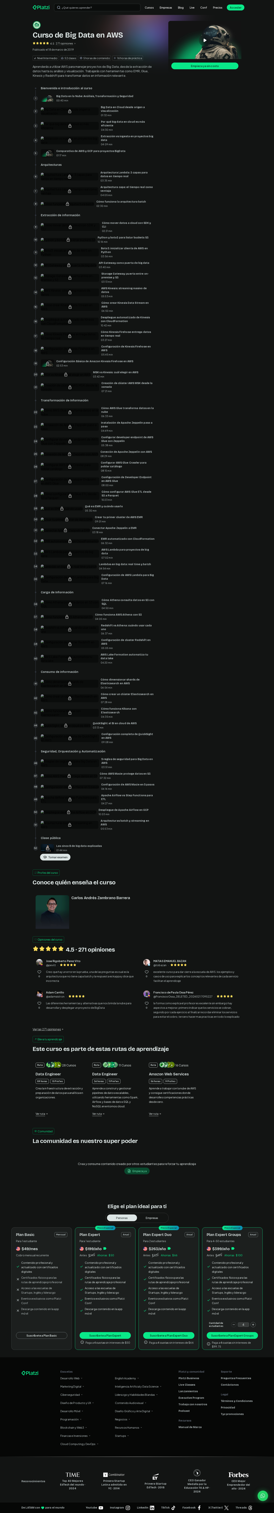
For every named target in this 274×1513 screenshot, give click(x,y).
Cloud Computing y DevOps (78, 1444)
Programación (69, 1419)
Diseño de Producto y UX (75, 1403)
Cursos (149, 7)
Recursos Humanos (127, 1427)
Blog (181, 7)
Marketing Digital (70, 1386)
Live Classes (187, 1384)
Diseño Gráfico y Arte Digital (132, 1411)
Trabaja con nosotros (193, 1404)
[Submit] (58, 7)
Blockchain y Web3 (72, 1427)
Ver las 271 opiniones (47, 1029)
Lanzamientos (188, 1391)
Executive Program (191, 1397)
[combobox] (97, 7)
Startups (120, 1435)
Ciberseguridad (70, 1394)
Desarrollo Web (70, 1378)
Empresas (166, 7)
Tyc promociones (232, 1414)
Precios (217, 7)
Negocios (121, 1419)
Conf (203, 7)
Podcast (184, 1411)
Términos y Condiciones (237, 1401)
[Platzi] (41, 7)
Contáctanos (230, 1384)
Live (192, 7)
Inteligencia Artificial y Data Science (137, 1386)
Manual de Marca (190, 1427)
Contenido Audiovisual (129, 1403)
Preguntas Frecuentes (236, 1378)
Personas (122, 1218)
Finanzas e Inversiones (74, 1435)
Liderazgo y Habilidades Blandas (135, 1394)
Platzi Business (189, 1378)
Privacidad (228, 1407)
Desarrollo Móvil (70, 1411)
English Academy (125, 1378)
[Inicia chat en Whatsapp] (263, 1496)
